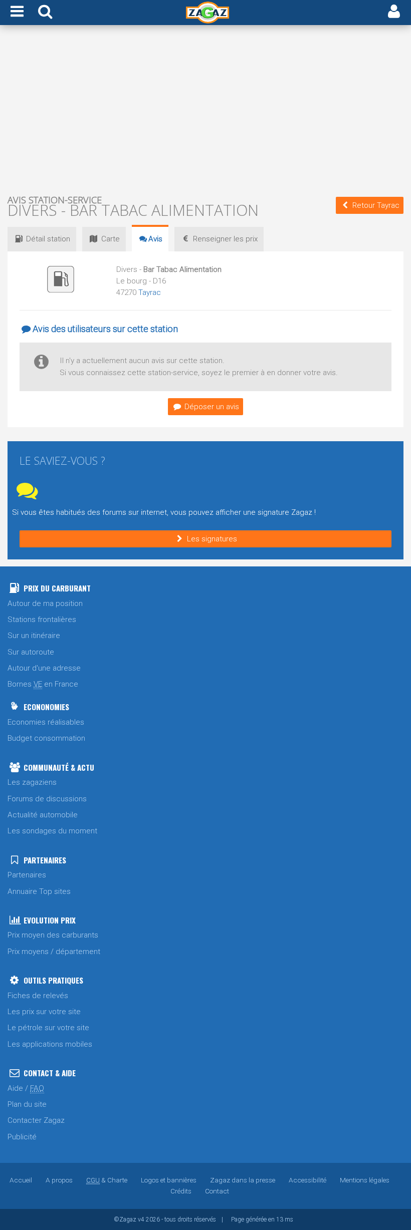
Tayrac (149, 292)
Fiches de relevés (38, 995)
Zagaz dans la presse (242, 1180)
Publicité (22, 1136)
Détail (48, 238)
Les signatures (212, 538)
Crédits (180, 1191)
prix (225, 238)
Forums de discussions (47, 798)
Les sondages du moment (52, 830)
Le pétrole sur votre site (48, 1027)
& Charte (106, 1180)
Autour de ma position (45, 603)
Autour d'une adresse (44, 668)
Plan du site (27, 1104)
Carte (110, 238)
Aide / (26, 1088)
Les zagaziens (32, 782)
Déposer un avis (211, 406)
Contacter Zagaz (36, 1120)
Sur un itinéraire (34, 635)
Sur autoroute (31, 652)
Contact (217, 1191)
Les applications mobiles (50, 1044)
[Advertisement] (205, 109)
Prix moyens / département (54, 951)
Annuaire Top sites (39, 891)
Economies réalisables (46, 722)
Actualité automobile (43, 814)
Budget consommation (46, 738)
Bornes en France (43, 684)
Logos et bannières (168, 1180)
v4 (141, 1219)
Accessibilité (307, 1180)
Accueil (21, 1180)
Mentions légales (364, 1180)
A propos (59, 1180)
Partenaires (27, 874)
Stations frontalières (42, 619)
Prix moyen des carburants (53, 935)
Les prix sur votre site (44, 1011)
